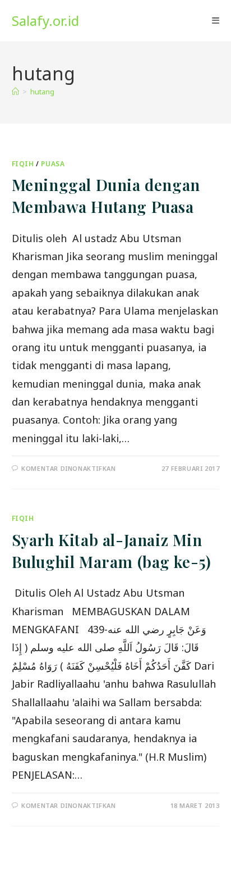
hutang (42, 92)
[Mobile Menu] (215, 21)
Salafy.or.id (45, 20)
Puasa (52, 164)
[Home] (15, 92)
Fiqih (23, 164)
